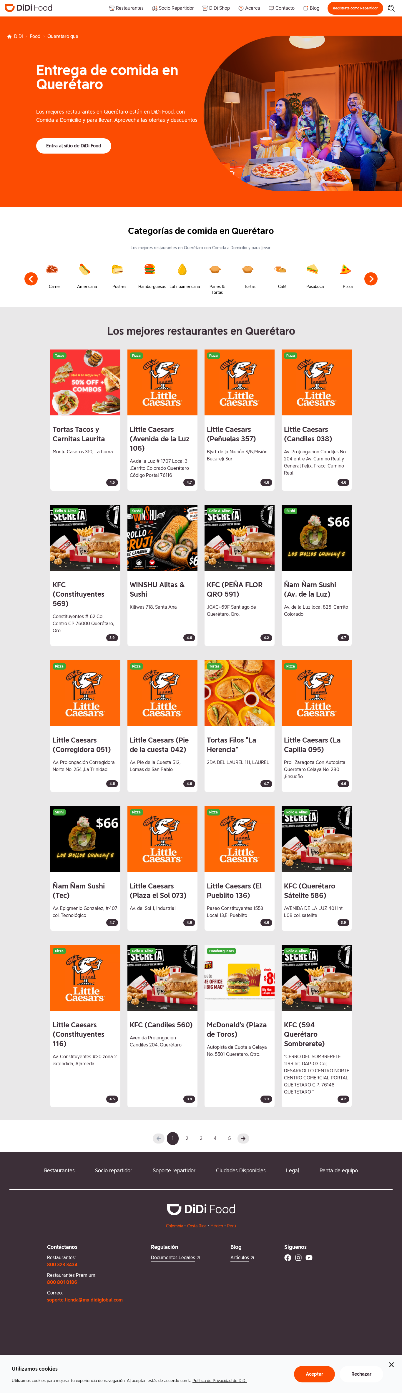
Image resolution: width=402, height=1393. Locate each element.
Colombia (174, 1226)
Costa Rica (196, 1226)
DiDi (18, 36)
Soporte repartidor (174, 1170)
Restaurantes (59, 1170)
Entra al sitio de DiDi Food (73, 146)
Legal (292, 1170)
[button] (355, 8)
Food (35, 36)
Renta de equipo (339, 1170)
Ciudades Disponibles (241, 1170)
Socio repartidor (113, 1170)
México (216, 1226)
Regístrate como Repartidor (355, 8)
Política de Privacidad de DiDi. (219, 1380)
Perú (231, 1226)
